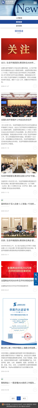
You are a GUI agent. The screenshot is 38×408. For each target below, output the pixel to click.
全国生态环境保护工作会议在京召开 (16, 119)
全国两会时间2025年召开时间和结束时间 (18, 280)
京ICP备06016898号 (24, 406)
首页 (13, 398)
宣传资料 (19, 26)
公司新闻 (19, 18)
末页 (24, 398)
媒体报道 (19, 22)
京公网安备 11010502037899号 (13, 404)
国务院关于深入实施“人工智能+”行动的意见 (19, 203)
